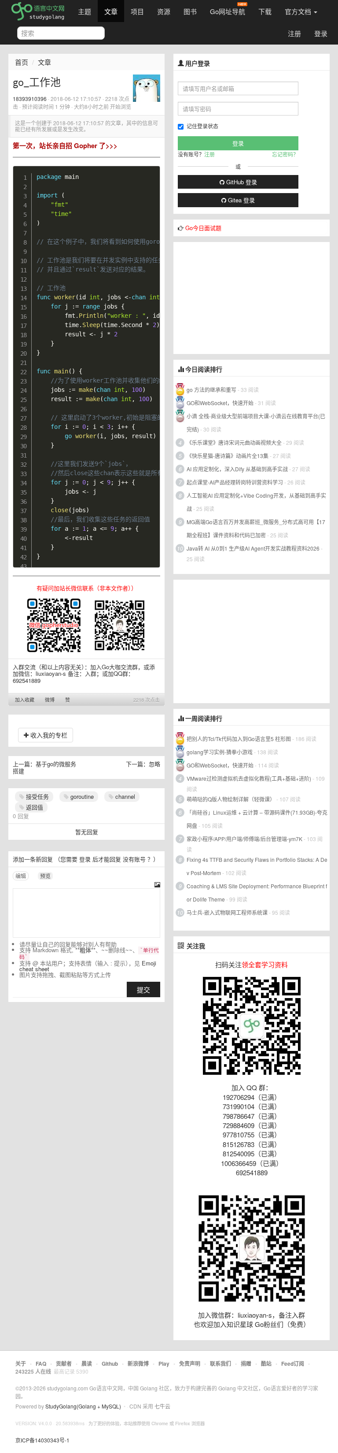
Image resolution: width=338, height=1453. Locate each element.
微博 (50, 699)
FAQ (41, 1363)
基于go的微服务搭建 (44, 767)
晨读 (86, 1363)
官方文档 (299, 11)
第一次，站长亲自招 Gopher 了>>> (65, 145)
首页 (21, 62)
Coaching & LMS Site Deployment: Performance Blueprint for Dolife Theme (257, 892)
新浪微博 (138, 1363)
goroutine (81, 796)
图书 (190, 11)
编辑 (20, 875)
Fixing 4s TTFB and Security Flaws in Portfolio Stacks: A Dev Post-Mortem (257, 866)
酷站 (266, 1363)
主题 (84, 11)
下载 (265, 11)
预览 (45, 875)
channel (124, 796)
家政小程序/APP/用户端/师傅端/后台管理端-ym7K (244, 838)
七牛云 (162, 1406)
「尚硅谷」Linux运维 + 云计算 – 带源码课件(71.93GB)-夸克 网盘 (257, 818)
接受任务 (36, 796)
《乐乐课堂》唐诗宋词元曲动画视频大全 (234, 442)
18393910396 (30, 98)
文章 (111, 11)
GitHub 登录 (240, 182)
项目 (137, 11)
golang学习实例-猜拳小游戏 (220, 752)
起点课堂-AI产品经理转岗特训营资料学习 (235, 482)
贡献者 (64, 1363)
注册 (294, 33)
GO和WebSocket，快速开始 (220, 402)
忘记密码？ (285, 154)
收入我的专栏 (48, 734)
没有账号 (134, 859)
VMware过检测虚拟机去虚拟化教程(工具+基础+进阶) (249, 778)
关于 (20, 1363)
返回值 (33, 807)
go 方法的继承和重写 (211, 389)
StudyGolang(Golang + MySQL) (83, 1406)
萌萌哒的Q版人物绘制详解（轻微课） (231, 799)
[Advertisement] (239, 297)
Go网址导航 (227, 11)
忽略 (154, 764)
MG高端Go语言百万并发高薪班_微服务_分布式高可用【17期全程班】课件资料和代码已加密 (256, 528)
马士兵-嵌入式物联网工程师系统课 (227, 912)
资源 (163, 11)
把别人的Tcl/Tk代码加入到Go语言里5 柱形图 (239, 738)
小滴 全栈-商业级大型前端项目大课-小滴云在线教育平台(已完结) (256, 422)
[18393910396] (146, 87)
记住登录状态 (202, 126)
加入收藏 (24, 699)
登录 (320, 33)
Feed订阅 (292, 1363)
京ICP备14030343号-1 (42, 1440)
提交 (143, 989)
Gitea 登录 (240, 200)
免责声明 (189, 1363)
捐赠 (246, 1363)
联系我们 (220, 1363)
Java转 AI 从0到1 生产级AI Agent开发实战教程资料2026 (253, 548)
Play (163, 1363)
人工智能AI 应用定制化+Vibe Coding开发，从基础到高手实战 (256, 502)
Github (110, 1363)
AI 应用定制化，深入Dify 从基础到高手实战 (237, 469)
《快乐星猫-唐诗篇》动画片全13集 (227, 455)
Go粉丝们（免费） (282, 1324)
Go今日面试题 (203, 228)
